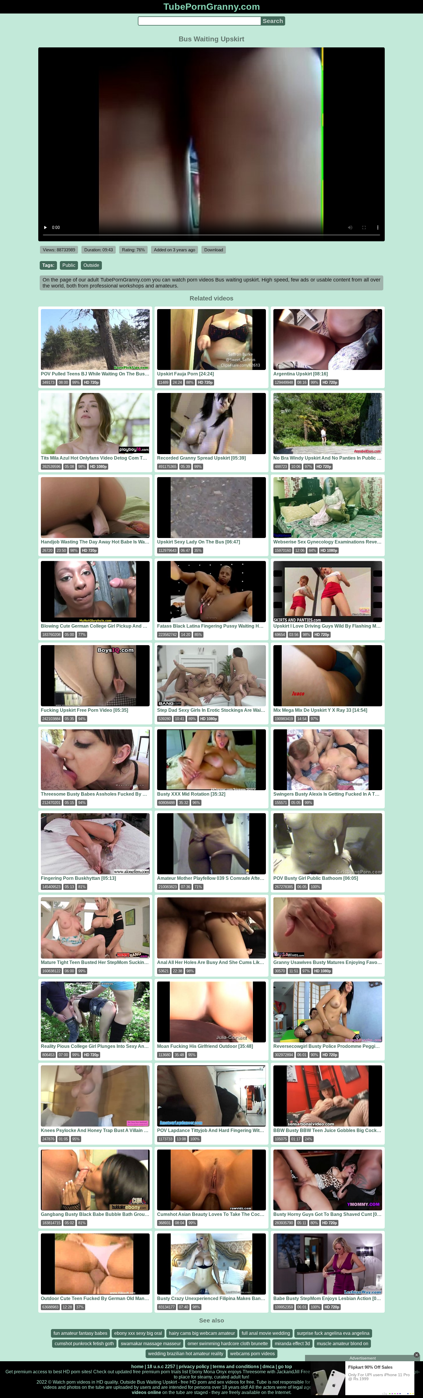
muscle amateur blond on (342, 1343)
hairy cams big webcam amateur (202, 1333)
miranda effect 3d (292, 1343)
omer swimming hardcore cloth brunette (228, 1343)
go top (285, 1366)
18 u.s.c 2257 (161, 1366)
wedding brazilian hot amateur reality (185, 1353)
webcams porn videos (252, 1353)
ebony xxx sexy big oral (138, 1333)
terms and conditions (236, 1366)
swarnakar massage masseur (151, 1343)
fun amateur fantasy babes (80, 1333)
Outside (91, 265)
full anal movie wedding (266, 1333)
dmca (268, 1366)
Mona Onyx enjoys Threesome (234, 1371)
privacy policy (194, 1366)
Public (68, 265)
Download (213, 249)
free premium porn (151, 1371)
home (137, 1366)
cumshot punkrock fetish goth (84, 1343)
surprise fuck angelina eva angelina (333, 1333)
